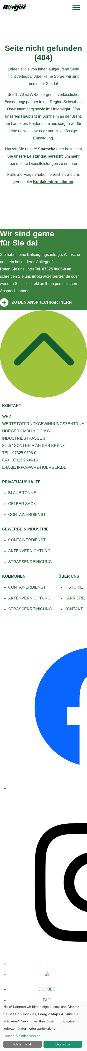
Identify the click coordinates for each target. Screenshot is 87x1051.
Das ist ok (62, 1044)
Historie (74, 587)
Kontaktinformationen (53, 182)
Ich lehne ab (22, 1044)
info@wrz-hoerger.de (51, 276)
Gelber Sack (22, 504)
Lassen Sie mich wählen (21, 1036)
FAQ (47, 1000)
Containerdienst (27, 515)
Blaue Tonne (22, 493)
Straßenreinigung (30, 562)
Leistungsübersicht (45, 156)
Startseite (46, 149)
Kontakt (74, 609)
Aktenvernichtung (29, 551)
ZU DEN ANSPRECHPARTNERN (42, 302)
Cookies (46, 989)
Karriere (75, 598)
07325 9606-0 (54, 269)
